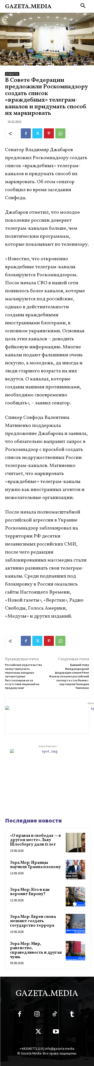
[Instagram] (37, 1014)
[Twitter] (37, 133)
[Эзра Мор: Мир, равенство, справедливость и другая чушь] (75, 950)
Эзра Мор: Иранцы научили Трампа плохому (35, 865)
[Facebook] (26, 133)
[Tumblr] (72, 1014)
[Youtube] (55, 1032)
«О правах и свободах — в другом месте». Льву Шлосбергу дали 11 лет (35, 840)
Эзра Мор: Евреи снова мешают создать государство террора (33, 921)
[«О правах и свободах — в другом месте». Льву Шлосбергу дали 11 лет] (75, 842)
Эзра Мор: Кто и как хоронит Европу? (30, 892)
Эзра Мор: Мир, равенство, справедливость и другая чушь (36, 950)
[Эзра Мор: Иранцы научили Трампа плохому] (75, 869)
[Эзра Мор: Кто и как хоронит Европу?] (75, 896)
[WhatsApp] (60, 133)
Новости (12, 74)
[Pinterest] (49, 133)
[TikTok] (54, 1014)
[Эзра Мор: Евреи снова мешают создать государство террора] (75, 923)
